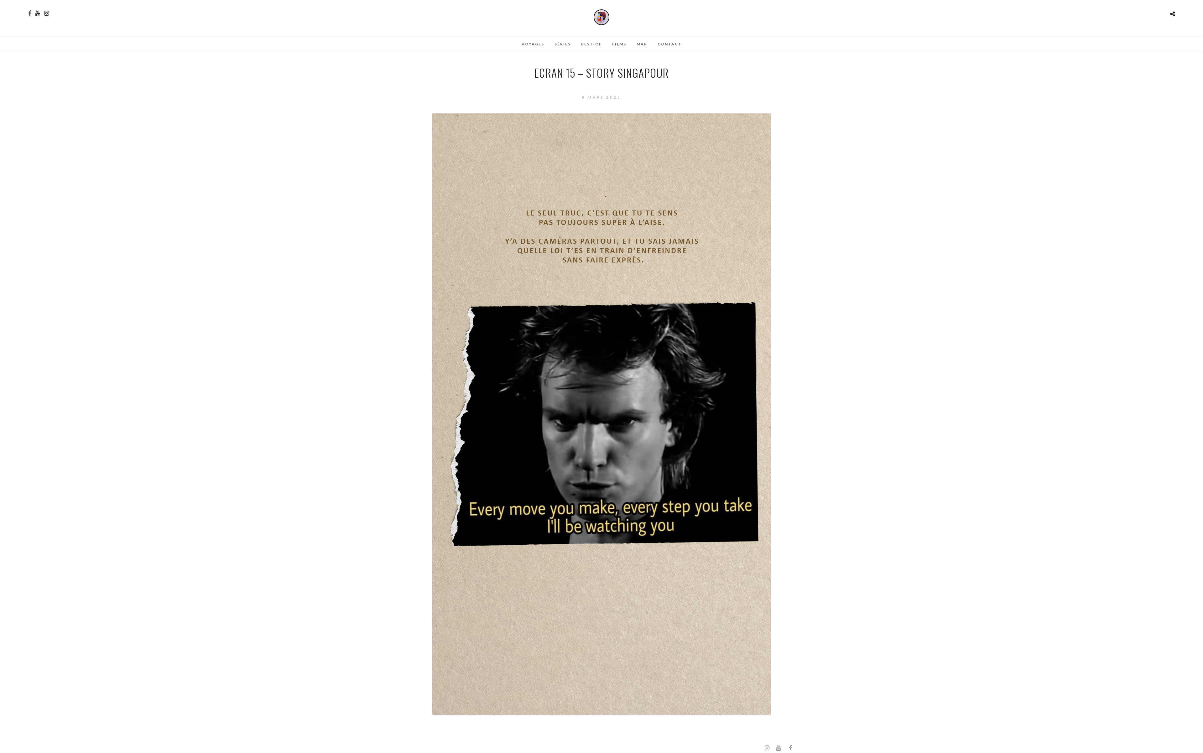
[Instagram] (46, 13)
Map (642, 44)
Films (619, 44)
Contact (670, 44)
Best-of (591, 44)
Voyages (533, 44)
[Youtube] (37, 13)
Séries (563, 44)
